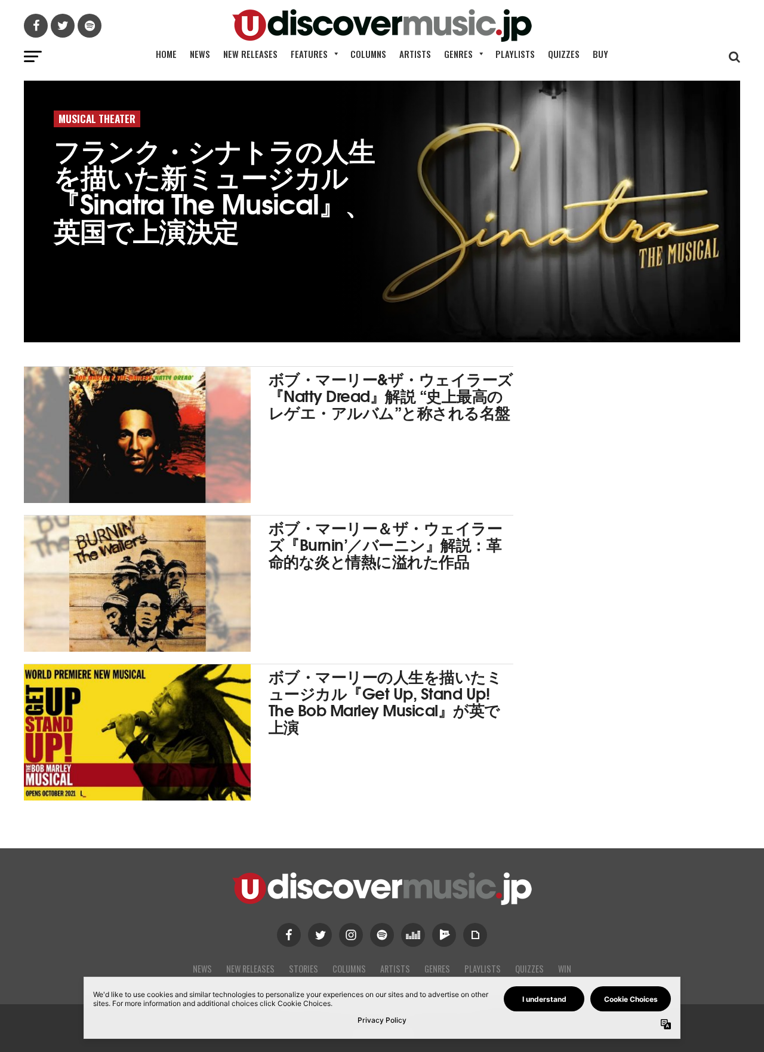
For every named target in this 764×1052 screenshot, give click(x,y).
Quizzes (564, 53)
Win (564, 968)
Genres (458, 53)
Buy (600, 53)
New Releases (250, 53)
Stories (303, 968)
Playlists (515, 53)
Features (309, 53)
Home (166, 53)
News (200, 53)
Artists (415, 53)
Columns (368, 53)
